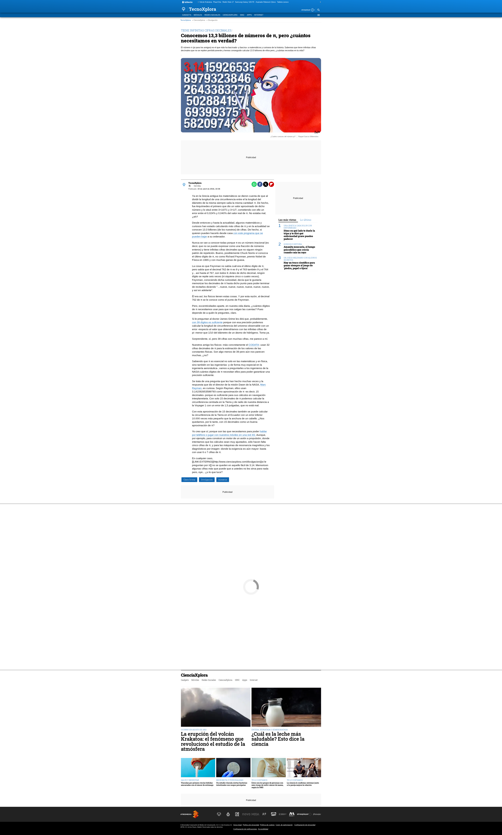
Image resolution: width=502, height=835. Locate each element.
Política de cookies (267, 825)
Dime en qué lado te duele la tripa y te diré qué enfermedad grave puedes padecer (299, 234)
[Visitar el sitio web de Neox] (237, 814)
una (245, 435)
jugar (211, 435)
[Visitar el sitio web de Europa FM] (283, 814)
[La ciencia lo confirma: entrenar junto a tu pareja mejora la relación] (304, 768)
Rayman (197, 388)
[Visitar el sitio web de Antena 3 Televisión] (219, 814)
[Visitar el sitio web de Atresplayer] (304, 814)
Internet (258, 15)
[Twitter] (189, 186)
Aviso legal (237, 825)
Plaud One (217, 2)
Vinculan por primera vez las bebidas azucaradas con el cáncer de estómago (197, 784)
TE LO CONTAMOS (259, 780)
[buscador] (318, 10)
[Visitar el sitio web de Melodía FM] (292, 814)
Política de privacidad (251, 825)
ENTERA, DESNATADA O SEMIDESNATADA (270, 729)
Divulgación (207, 479)
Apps (249, 15)
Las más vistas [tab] (287, 219)
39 (198, 322)
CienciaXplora (230, 15)
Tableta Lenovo (283, 2)
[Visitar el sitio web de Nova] (246, 814)
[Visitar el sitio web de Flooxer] (317, 814)
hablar (263, 431)
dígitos (204, 322)
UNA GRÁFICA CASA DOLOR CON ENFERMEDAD (298, 226)
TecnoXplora (185, 20)
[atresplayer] (307, 10)
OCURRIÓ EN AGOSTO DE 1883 (194, 729)
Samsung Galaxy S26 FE (244, 2)
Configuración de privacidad (304, 825)
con (194, 322)
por (194, 435)
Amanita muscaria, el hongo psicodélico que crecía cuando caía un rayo (299, 250)
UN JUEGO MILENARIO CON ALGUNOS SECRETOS (300, 258)
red (249, 435)
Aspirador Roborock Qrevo (266, 2)
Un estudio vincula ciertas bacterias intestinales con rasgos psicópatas (231, 784)
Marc (263, 384)
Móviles (198, 15)
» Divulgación (212, 20)
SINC (242, 15)
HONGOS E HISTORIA (293, 244)
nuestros (224, 435)
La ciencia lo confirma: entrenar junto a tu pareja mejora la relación (303, 784)
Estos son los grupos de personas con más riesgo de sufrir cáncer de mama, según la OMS (267, 785)
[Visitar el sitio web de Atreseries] (264, 814)
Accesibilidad (263, 829)
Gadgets (186, 15)
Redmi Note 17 (228, 2)
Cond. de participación (284, 825)
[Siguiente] (319, 2)
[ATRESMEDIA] (189, 814)
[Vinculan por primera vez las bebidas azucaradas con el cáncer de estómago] (198, 768)
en (240, 435)
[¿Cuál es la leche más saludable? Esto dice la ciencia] (286, 707)
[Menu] (318, 15)
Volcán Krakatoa (205, 2)
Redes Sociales (212, 15)
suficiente (217, 322)
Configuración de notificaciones (245, 829)
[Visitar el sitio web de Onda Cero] (274, 814)
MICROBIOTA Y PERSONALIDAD (229, 780)
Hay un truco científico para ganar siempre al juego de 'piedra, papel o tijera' (299, 265)
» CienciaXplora (198, 20)
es (210, 322)
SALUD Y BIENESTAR (190, 780)
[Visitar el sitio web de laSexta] (228, 814)
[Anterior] (197, 2)
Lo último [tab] (305, 219)
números (222, 479)
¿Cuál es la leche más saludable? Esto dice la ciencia (278, 738)
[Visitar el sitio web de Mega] (255, 814)
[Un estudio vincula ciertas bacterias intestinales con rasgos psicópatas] (233, 768)
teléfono (200, 435)
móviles (234, 435)
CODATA (254, 344)
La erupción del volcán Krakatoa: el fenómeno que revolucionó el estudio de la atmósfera (213, 741)
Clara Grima (189, 479)
